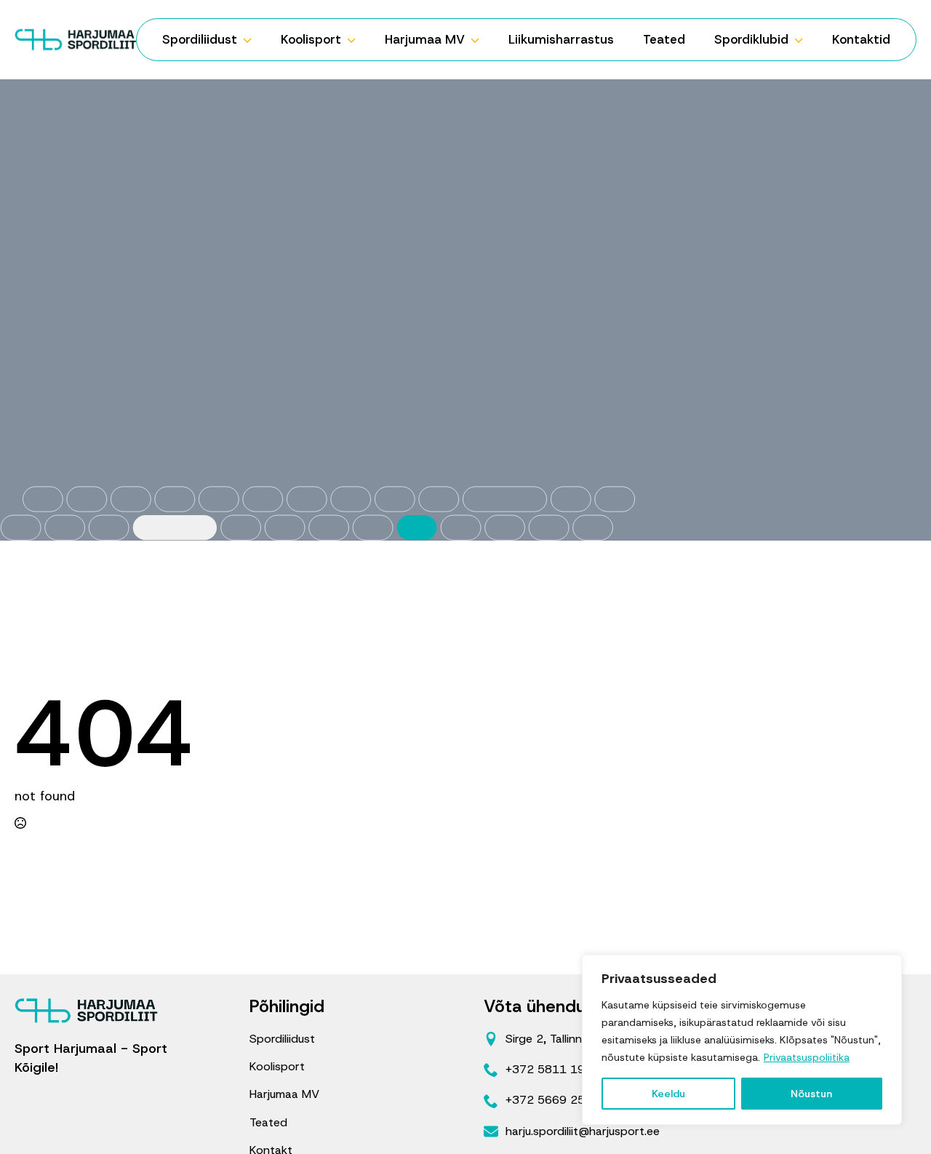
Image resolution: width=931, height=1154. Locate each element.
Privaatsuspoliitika (807, 1057)
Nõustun (811, 1093)
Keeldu (668, 1093)
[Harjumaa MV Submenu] (479, 39)
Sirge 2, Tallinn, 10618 (565, 1038)
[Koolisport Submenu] (355, 39)
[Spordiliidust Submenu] (251, 39)
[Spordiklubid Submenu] (803, 39)
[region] (742, 1040)
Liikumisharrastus (561, 39)
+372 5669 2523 (552, 1099)
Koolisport (311, 39)
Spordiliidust (199, 39)
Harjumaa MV (425, 39)
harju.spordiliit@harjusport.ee (583, 1131)
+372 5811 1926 (552, 1069)
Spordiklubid (751, 39)
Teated (664, 39)
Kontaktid (861, 39)
